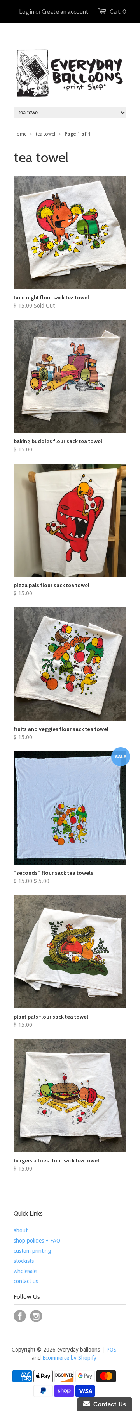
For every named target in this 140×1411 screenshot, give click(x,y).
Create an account (65, 11)
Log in (26, 11)
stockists (24, 1261)
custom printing (32, 1251)
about (21, 1230)
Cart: (118, 11)
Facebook (20, 1316)
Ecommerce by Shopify (69, 1358)
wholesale (25, 1271)
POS (111, 1350)
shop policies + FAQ (37, 1240)
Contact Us (108, 1404)
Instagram (36, 1316)
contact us (26, 1281)
